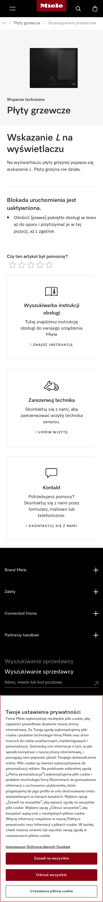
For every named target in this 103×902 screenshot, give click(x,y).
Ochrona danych (41, 847)
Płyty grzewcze (27, 23)
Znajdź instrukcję (53, 345)
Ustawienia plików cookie (51, 891)
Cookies (63, 847)
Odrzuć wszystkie (51, 875)
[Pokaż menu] (12, 8)
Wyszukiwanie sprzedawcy (39, 672)
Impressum (16, 847)
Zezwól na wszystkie (51, 858)
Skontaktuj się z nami (53, 526)
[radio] (12, 264)
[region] (51, 798)
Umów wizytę (53, 432)
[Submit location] (96, 683)
